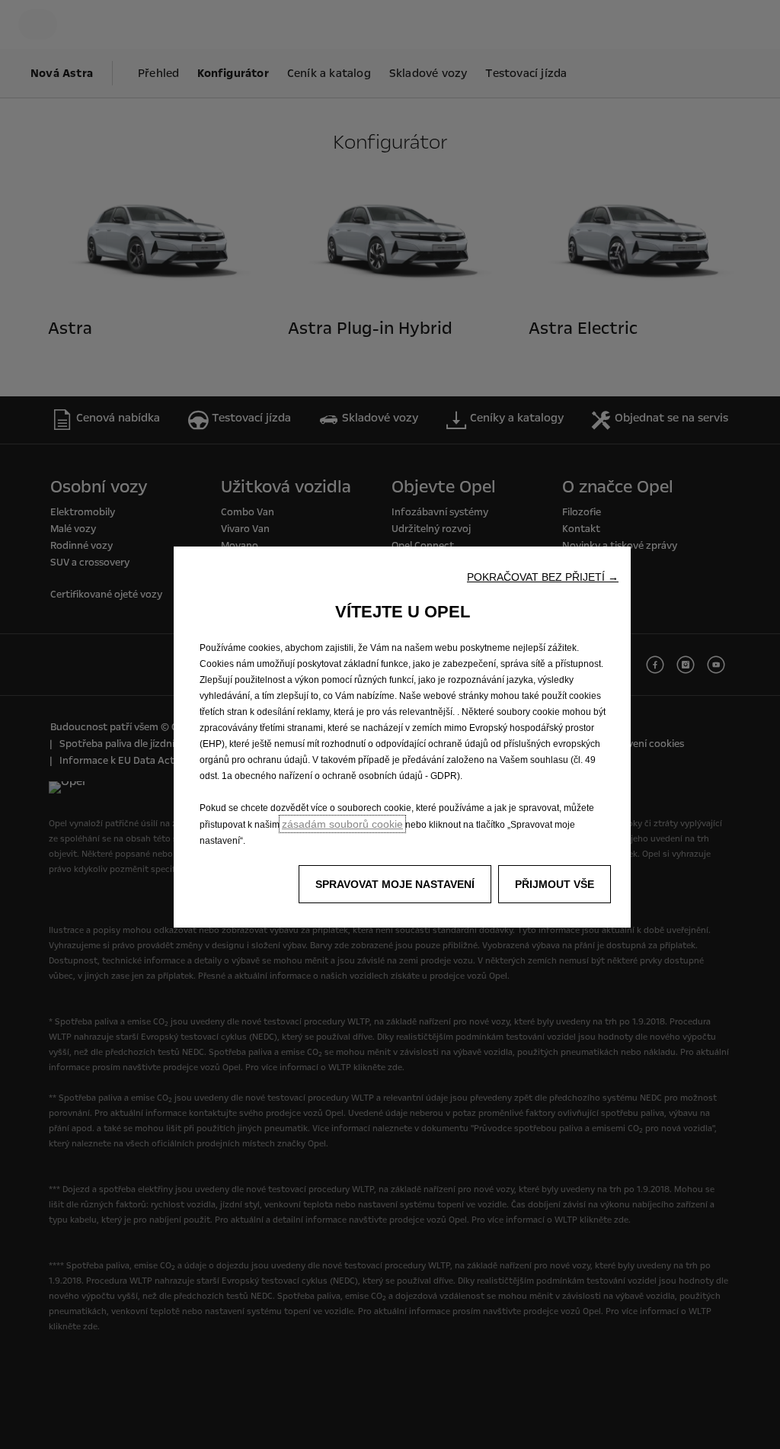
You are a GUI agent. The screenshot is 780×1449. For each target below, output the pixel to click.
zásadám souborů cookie (342, 824)
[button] (543, 577)
